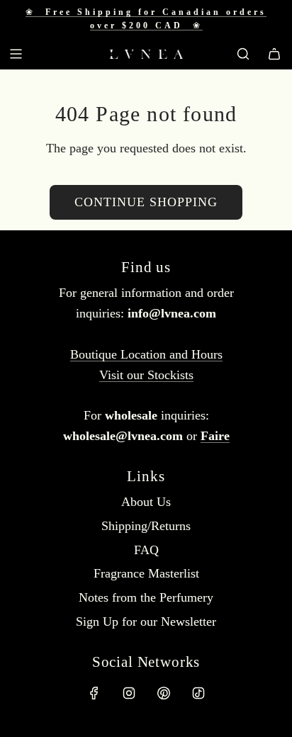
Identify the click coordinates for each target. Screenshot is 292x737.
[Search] (243, 53)
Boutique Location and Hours (146, 354)
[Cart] (274, 53)
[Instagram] (129, 693)
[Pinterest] (163, 693)
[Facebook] (94, 693)
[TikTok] (198, 693)
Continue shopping (146, 202)
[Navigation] (15, 53)
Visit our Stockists (146, 375)
